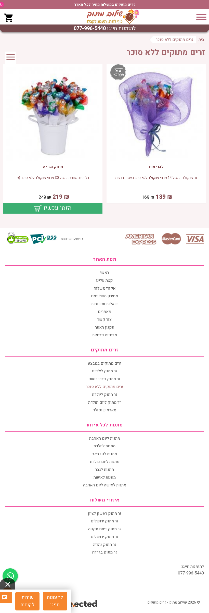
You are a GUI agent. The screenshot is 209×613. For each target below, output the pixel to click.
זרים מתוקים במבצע (105, 363)
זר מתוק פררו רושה (104, 379)
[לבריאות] (156, 115)
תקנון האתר (104, 327)
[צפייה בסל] (9, 17)
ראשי (104, 272)
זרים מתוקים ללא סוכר (104, 387)
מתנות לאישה (105, 477)
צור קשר (104, 319)
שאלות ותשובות (104, 304)
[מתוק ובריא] (52, 115)
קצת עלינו (104, 280)
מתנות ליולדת (104, 446)
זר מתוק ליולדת (104, 394)
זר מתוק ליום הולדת (104, 402)
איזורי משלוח (104, 288)
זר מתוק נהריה (104, 545)
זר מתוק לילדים (104, 371)
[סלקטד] (81, 604)
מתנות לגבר (104, 470)
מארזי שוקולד (104, 410)
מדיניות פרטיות (104, 335)
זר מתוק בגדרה (104, 552)
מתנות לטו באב (104, 454)
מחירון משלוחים (104, 296)
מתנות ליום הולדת (104, 462)
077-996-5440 (90, 28)
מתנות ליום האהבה (104, 438)
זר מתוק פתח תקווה (104, 529)
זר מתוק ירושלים (104, 521)
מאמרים (104, 312)
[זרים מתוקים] (113, 16)
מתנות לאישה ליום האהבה (104, 485)
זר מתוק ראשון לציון (104, 513)
